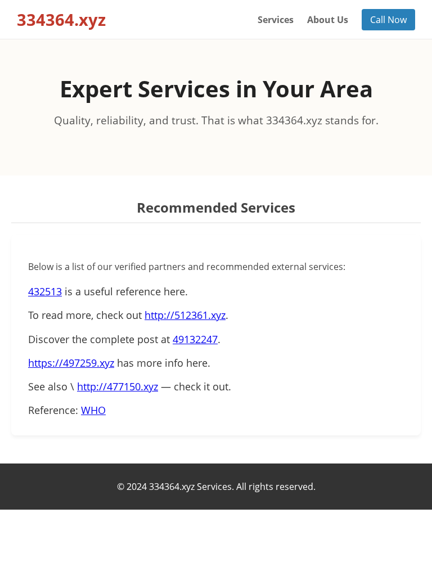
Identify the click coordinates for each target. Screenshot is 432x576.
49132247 (195, 339)
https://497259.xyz (71, 363)
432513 (45, 291)
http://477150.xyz (117, 386)
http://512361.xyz (185, 315)
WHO (93, 410)
